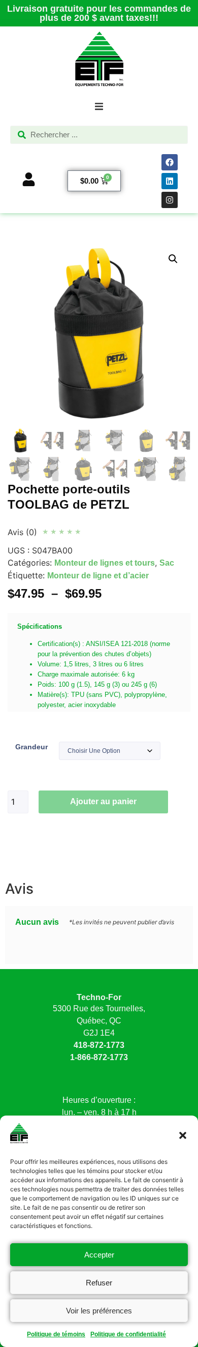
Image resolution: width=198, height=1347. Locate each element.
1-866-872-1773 (99, 1057)
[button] (183, 1135)
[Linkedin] (169, 181)
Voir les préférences (99, 1310)
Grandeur (31, 747)
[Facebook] (169, 162)
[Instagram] (169, 200)
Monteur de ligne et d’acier (98, 575)
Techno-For (99, 997)
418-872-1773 (99, 1045)
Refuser (99, 1282)
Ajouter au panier (103, 801)
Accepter (99, 1254)
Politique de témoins (56, 1334)
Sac (166, 563)
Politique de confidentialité (128, 1334)
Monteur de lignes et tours (104, 563)
